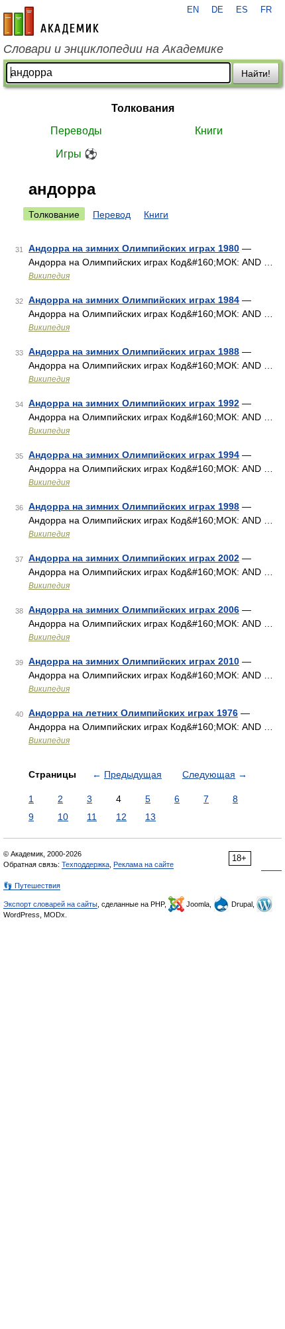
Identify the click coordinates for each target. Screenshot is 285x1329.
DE (217, 10)
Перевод (112, 214)
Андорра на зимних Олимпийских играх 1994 (133, 454)
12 (121, 816)
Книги (209, 130)
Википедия (49, 276)
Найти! (255, 73)
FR (266, 10)
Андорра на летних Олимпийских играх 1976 (133, 713)
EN (193, 10)
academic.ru (51, 21)
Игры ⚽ (76, 154)
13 (150, 816)
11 (92, 816)
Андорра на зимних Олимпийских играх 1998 (133, 506)
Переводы (76, 130)
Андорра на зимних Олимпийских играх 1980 (133, 248)
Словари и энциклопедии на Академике (113, 49)
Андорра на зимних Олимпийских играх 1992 (133, 403)
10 (63, 816)
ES (242, 10)
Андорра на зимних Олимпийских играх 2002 (133, 558)
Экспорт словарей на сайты (50, 904)
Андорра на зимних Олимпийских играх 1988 (133, 351)
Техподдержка (85, 864)
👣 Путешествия (31, 886)
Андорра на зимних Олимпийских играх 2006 (133, 609)
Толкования (142, 108)
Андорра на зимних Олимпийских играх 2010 (133, 661)
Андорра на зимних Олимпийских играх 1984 (133, 300)
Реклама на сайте (143, 864)
